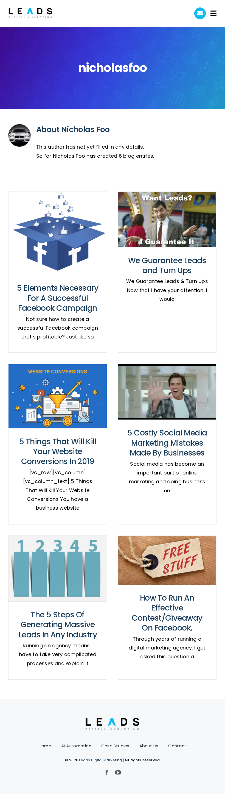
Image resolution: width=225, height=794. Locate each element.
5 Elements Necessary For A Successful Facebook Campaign (58, 233)
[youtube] (118, 772)
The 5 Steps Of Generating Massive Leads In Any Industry (58, 568)
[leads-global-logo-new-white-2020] (30, 10)
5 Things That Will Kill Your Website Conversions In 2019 (58, 396)
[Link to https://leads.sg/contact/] (200, 13)
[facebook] (107, 772)
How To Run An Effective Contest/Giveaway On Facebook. (167, 560)
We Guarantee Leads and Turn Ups (167, 219)
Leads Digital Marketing (100, 760)
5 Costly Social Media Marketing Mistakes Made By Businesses (167, 392)
